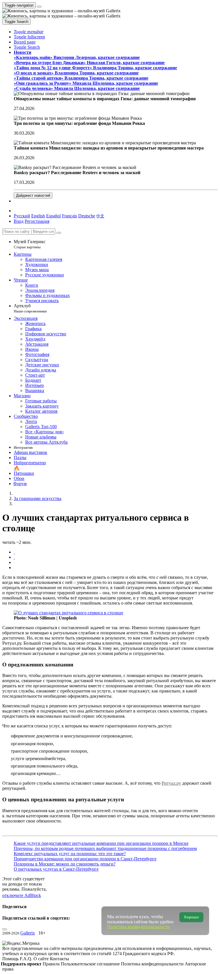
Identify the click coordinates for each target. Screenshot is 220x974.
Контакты (59, 958)
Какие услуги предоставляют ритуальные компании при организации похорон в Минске (101, 843)
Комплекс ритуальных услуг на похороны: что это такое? (70, 853)
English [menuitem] (38, 215)
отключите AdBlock (21, 895)
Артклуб (30, 308)
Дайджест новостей (33, 195)
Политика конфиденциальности (153, 963)
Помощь (11, 958)
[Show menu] (39, 6)
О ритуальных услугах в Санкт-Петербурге (56, 869)
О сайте (42, 958)
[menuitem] (100, 215)
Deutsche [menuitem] (86, 215)
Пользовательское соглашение (91, 963)
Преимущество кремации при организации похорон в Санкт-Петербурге (85, 858)
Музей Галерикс (30, 244)
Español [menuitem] (53, 215)
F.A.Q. (27, 958)
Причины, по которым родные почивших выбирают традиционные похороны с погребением (105, 848)
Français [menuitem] (69, 215)
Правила (52, 963)
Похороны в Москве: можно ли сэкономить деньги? (64, 863)
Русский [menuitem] (22, 215)
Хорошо (191, 917)
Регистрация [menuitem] (37, 221)
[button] (29, 31)
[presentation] (116, 562)
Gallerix (27, 932)
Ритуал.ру (171, 783)
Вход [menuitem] (18, 221)
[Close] (58, 233)
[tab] (14, 552)
